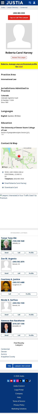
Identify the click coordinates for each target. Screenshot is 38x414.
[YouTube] (11, 381)
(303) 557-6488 (18, 282)
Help (19, 397)
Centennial (23, 7)
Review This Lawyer (19, 57)
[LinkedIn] (8, 381)
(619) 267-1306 (18, 324)
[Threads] (20, 381)
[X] (26, 381)
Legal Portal (18, 390)
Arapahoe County (8, 356)
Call (19, 253)
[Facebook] (14, 381)
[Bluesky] (23, 381)
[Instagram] (17, 381)
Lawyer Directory (12, 7)
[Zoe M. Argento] (6, 265)
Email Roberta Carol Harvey (15, 183)
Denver (4, 351)
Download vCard (11, 187)
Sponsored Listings (19, 233)
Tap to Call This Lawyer (19, 17)
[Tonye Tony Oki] (6, 245)
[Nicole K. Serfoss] (6, 307)
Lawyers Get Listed (22, 366)
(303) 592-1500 (18, 303)
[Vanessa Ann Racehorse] (6, 327)
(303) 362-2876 (18, 262)
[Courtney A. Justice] (6, 286)
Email (6, 253)
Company (19, 393)
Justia (3, 7)
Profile (31, 253)
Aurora (4, 354)
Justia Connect (19, 386)
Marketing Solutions (19, 409)
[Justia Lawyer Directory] (29, 381)
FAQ (9, 366)
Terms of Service (19, 401)
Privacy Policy (19, 405)
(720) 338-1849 (18, 241)
